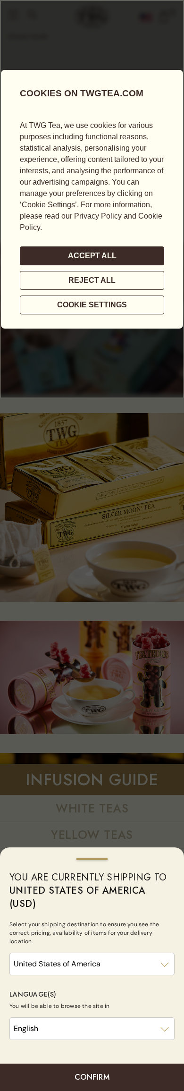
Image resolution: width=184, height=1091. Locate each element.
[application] (92, 199)
